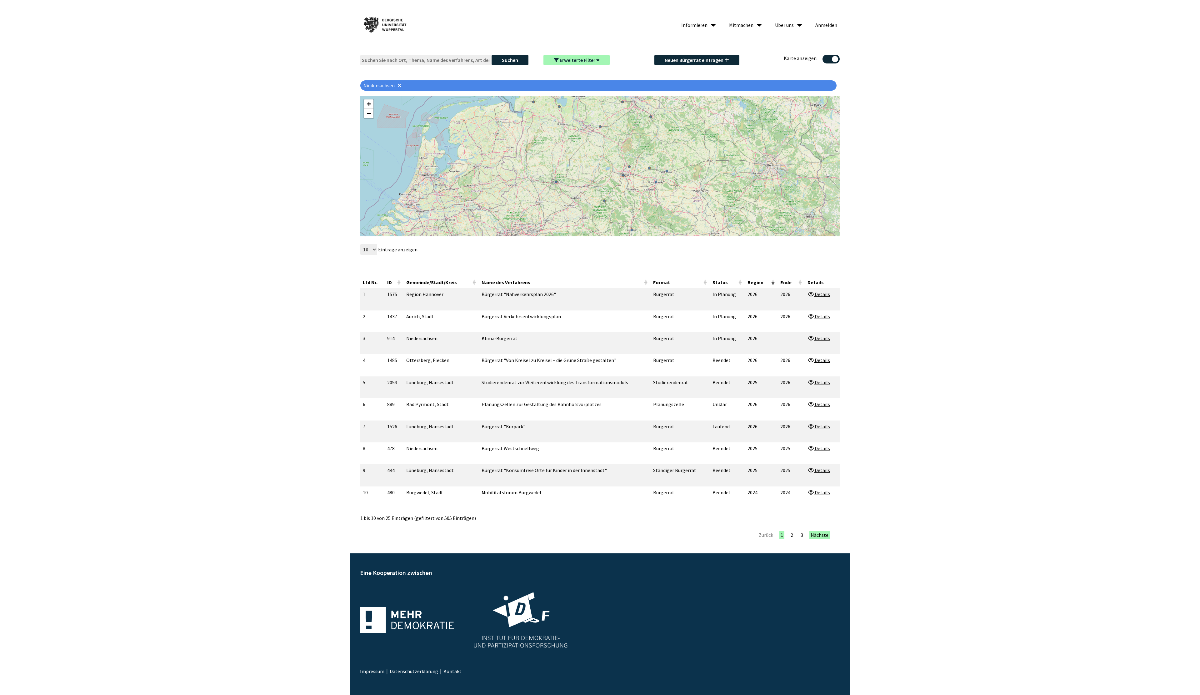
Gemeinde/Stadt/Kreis (431, 282)
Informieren (694, 25)
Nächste (819, 535)
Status (720, 282)
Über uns (784, 25)
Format (661, 282)
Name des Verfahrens (506, 282)
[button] (368, 104)
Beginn (755, 282)
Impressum (372, 671)
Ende (786, 282)
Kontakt (452, 671)
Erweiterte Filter (577, 60)
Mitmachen (741, 25)
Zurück (766, 535)
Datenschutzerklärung (414, 671)
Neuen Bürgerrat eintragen (694, 60)
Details (822, 294)
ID (389, 282)
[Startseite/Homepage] (385, 24)
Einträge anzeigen (397, 249)
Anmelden (826, 25)
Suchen (510, 60)
